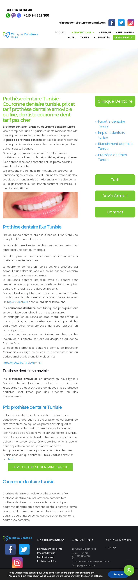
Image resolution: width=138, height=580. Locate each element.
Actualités (102, 37)
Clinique (105, 32)
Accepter (118, 574)
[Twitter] (121, 19)
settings (98, 576)
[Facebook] (111, 19)
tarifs (11, 459)
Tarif (115, 179)
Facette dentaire (45, 557)
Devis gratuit (124, 37)
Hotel (72, 37)
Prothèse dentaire (46, 561)
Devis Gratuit (115, 196)
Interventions (81, 32)
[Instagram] (130, 19)
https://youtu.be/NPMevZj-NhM (22, 362)
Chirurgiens (125, 32)
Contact (115, 212)
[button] (129, 570)
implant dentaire (17, 302)
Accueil (60, 32)
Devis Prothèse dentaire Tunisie (40, 467)
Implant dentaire (46, 552)
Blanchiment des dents (49, 548)
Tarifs (84, 37)
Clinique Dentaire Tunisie (115, 102)
